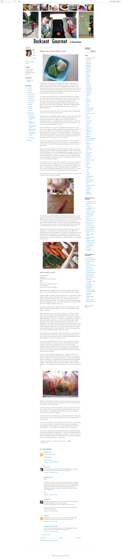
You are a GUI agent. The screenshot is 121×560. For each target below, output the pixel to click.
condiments (89, 90)
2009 (28, 92)
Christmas (88, 86)
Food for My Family (90, 265)
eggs (87, 102)
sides (87, 165)
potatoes (88, 154)
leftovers (88, 136)
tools (87, 183)
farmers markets (90, 108)
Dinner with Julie (90, 213)
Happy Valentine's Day (31, 122)
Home (60, 538)
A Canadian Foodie (90, 201)
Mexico (88, 145)
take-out (88, 178)
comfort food (89, 88)
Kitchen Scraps (89, 229)
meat (87, 142)
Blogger (67, 555)
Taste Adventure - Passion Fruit (32, 134)
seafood (88, 163)
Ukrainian (88, 187)
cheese (88, 81)
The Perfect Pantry (90, 291)
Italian (87, 126)
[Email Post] (69, 441)
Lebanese (88, 134)
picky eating (89, 152)
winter (87, 190)
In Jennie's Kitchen (90, 272)
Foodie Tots (89, 267)
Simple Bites (89, 285)
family (87, 106)
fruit (87, 115)
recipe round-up (90, 160)
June (29, 106)
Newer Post (43, 538)
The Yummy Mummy (89, 294)
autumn (88, 61)
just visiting (89, 128)
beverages (88, 70)
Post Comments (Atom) (51, 540)
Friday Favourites (90, 113)
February (30, 114)
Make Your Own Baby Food (32, 130)
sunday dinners (90, 176)
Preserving (88, 156)
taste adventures (90, 180)
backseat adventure (88, 66)
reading (88, 158)
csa (87, 97)
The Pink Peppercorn (89, 249)
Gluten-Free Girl (90, 268)
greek (87, 119)
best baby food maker (49, 526)
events (87, 104)
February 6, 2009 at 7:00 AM (50, 494)
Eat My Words (89, 214)
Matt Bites (88, 279)
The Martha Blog (90, 290)
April (29, 110)
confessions (89, 91)
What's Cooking (90, 299)
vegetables (89, 189)
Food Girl (88, 216)
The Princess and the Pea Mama (31, 118)
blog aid (88, 71)
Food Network (89, 109)
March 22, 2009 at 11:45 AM (50, 521)
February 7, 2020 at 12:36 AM (51, 531)
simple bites (89, 167)
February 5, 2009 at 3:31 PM (50, 462)
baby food (46, 442)
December (31, 94)
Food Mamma (89, 220)
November (31, 96)
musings (88, 147)
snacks (88, 169)
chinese (88, 82)
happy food (89, 120)
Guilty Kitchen (89, 270)
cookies (88, 95)
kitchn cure (88, 132)
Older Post (78, 538)
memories (88, 143)
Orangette (88, 283)
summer (88, 174)
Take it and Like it (90, 242)
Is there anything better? (32, 126)
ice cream (88, 122)
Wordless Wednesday (89, 193)
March (30, 112)
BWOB (87, 79)
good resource (70, 435)
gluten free (88, 117)
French (88, 111)
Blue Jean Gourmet (90, 259)
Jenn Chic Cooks (90, 225)
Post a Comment (46, 534)
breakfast (88, 75)
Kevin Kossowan (90, 227)
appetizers (88, 59)
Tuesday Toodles (90, 185)
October (30, 98)
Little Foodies (89, 277)
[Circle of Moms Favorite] (90, 307)
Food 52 (88, 263)
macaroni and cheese (67, 235)
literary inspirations (90, 138)
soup (87, 171)
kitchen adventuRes (89, 130)
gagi (45, 515)
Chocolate (88, 84)
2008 (28, 140)
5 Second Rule (89, 257)
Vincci (45, 467)
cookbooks (88, 93)
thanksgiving (89, 181)
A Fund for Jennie (90, 58)
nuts (87, 151)
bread (87, 73)
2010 (28, 90)
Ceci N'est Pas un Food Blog (90, 209)
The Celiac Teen (90, 244)
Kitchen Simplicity (90, 276)
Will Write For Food (90, 301)
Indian (87, 124)
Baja (63, 83)
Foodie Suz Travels (90, 222)
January (30, 137)
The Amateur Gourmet (89, 287)
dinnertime (88, 100)
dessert (88, 99)
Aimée (45, 499)
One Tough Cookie (90, 281)
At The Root (89, 206)
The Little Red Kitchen (89, 246)
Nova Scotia (89, 149)
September (31, 100)
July (29, 104)
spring (87, 172)
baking (87, 68)
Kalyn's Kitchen (90, 274)
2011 (28, 88)
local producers (90, 140)
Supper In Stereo (90, 240)
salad (87, 161)
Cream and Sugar (90, 211)
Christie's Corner (90, 261)
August (30, 102)
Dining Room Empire (30, 81)
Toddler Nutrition (48, 460)
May (29, 108)
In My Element (89, 224)
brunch (88, 77)
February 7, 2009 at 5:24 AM (50, 511)
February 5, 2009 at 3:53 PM (50, 472)
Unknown (46, 452)
